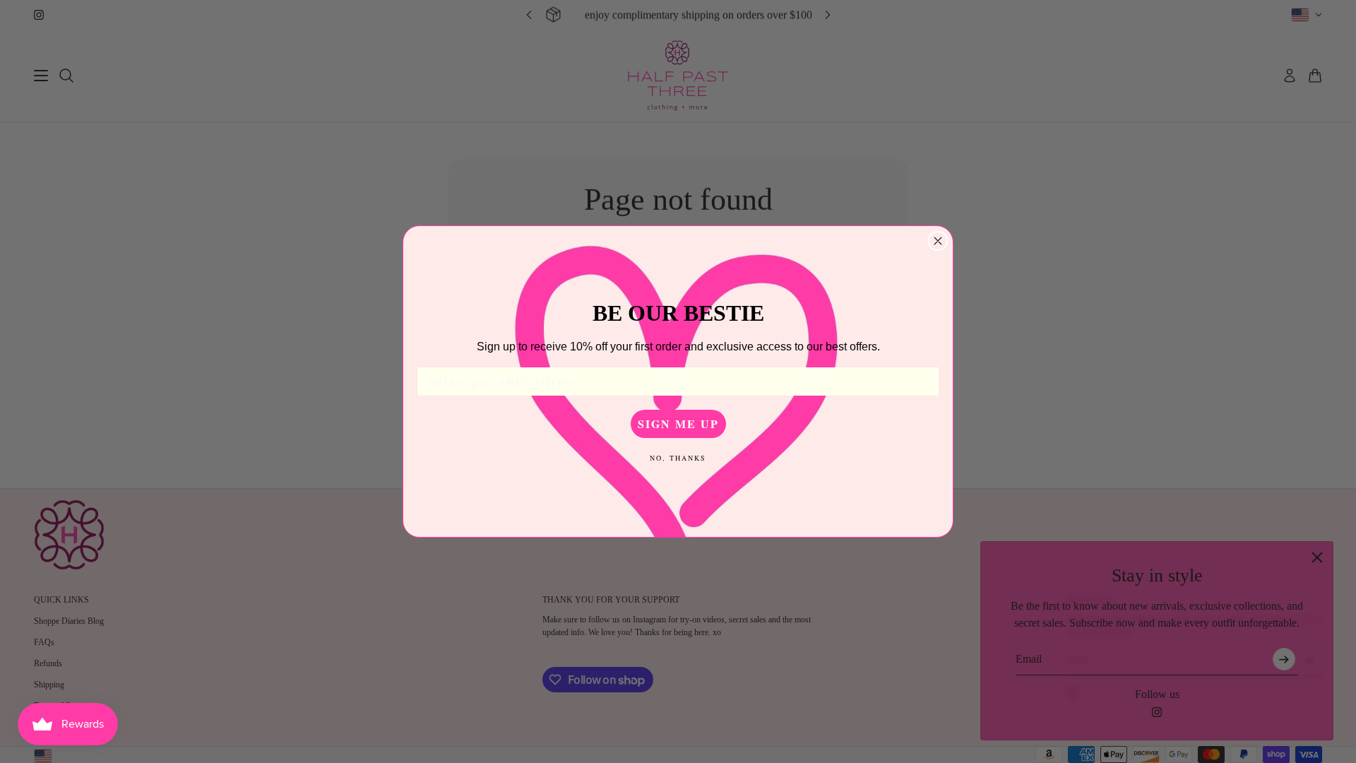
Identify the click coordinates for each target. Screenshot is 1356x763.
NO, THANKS (678, 458)
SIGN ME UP (678, 423)
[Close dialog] (937, 240)
